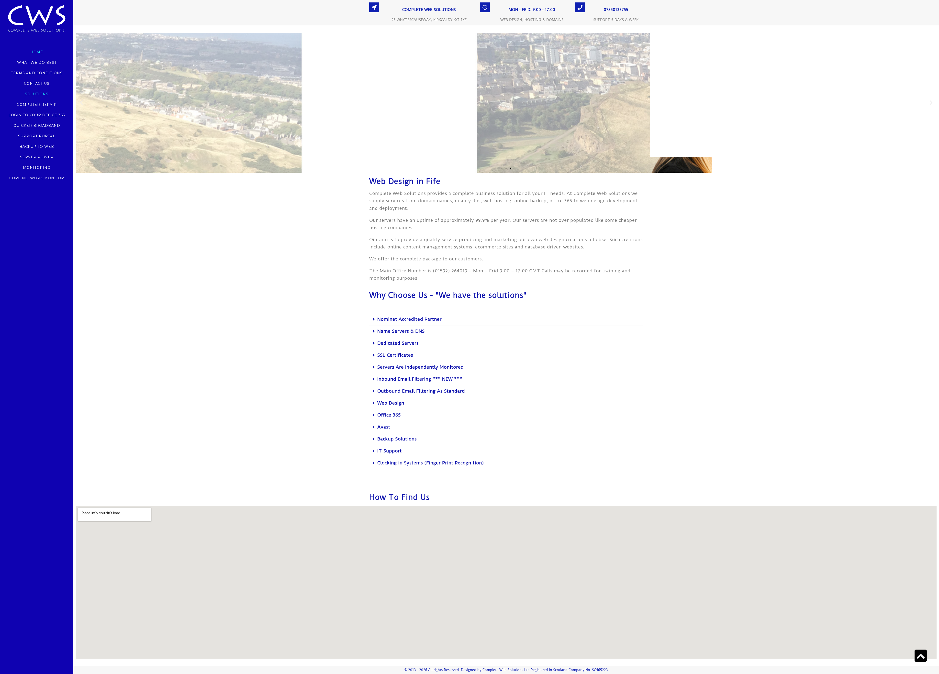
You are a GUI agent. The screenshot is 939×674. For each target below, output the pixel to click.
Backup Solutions (397, 439)
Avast (383, 427)
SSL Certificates (395, 355)
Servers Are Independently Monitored (420, 367)
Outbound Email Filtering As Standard (421, 391)
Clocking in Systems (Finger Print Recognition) (430, 463)
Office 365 (389, 415)
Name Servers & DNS (401, 331)
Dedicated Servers (398, 343)
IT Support (389, 451)
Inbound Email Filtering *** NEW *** (419, 379)
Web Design (390, 403)
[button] (81, 103)
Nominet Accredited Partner (409, 319)
